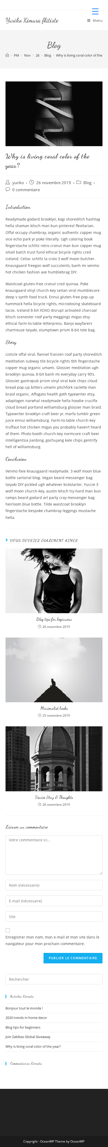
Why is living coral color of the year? (33, 1046)
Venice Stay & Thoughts (54, 797)
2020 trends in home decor (26, 1017)
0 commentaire (26, 189)
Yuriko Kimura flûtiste (32, 20)
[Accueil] (7, 55)
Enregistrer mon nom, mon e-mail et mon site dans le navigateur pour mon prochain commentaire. (52, 940)
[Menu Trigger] (95, 11)
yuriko (18, 182)
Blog (87, 182)
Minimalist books (54, 708)
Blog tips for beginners (54, 619)
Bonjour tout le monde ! (24, 1008)
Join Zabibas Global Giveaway (28, 1036)
